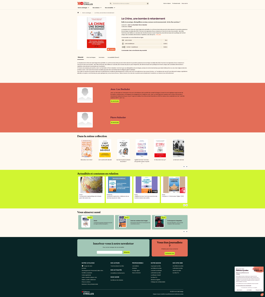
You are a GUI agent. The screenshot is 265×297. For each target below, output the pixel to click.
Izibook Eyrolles (177, 270)
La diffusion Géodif (156, 275)
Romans (84, 268)
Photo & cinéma (86, 282)
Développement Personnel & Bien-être (92, 270)
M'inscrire (126, 252)
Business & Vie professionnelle (90, 284)
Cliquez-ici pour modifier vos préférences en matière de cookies (168, 294)
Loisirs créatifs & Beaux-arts (89, 277)
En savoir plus (115, 101)
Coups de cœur (87, 266)
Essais (130, 26)
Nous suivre (185, 3)
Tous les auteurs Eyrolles (117, 266)
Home (78, 13)
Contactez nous (169, 253)
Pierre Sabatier (143, 25)
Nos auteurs (96, 7)
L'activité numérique (156, 270)
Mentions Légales (155, 279)
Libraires (134, 268)
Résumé (80, 57)
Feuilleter (111, 49)
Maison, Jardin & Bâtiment (89, 279)
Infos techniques (91, 57)
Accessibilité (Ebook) (113, 57)
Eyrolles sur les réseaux (117, 280)
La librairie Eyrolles (156, 273)
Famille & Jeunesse (87, 273)
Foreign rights (136, 270)
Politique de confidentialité (158, 282)
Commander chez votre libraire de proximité (134, 50)
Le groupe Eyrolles (156, 266)
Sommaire (101, 57)
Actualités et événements (118, 273)
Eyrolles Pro (154, 277)
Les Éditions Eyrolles (156, 268)
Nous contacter (136, 273)
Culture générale (86, 275)
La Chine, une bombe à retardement (104, 13)
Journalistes (135, 266)
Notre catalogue (82, 7)
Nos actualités (109, 7)
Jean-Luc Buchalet (132, 25)
